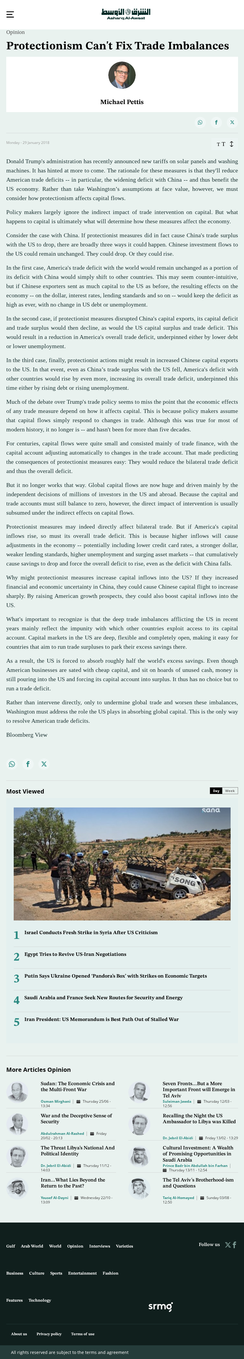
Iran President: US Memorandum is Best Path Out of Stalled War (101, 1019)
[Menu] (10, 14)
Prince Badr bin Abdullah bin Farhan (195, 1165)
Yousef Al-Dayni (54, 1197)
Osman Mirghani (56, 1100)
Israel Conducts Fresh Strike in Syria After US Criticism (91, 932)
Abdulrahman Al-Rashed (62, 1132)
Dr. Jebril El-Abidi (178, 1137)
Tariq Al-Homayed (178, 1197)
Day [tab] (216, 790)
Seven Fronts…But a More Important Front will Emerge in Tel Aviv (199, 1089)
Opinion (15, 31)
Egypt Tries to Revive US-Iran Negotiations (75, 953)
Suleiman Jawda (177, 1100)
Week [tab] (230, 790)
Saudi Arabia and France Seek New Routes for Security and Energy (103, 997)
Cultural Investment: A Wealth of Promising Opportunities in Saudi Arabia (198, 1153)
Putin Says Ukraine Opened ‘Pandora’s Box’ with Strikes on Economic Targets (115, 975)
